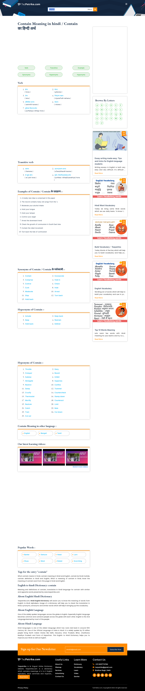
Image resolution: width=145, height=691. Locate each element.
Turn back (59, 295)
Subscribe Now (115, 649)
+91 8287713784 (101, 664)
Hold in (57, 280)
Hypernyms (53, 75)
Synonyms (26, 75)
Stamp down (60, 396)
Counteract (59, 400)
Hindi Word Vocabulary (105, 205)
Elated (59, 561)
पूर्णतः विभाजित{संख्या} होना (63, 175)
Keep (27, 320)
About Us (58, 664)
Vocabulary (78, 667)
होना (26, 89)
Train (27, 412)
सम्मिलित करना (29, 102)
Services (58, 670)
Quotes (77, 676)
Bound (57, 373)
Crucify (28, 393)
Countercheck (60, 393)
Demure (44, 555)
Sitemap (58, 667)
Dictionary (78, 664)
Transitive (54, 68)
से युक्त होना (28, 175)
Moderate (29, 291)
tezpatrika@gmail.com (103, 667)
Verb (26, 68)
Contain (28, 276)
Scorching (78, 561)
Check (57, 284)
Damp (27, 389)
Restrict (28, 385)
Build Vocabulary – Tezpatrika (108, 247)
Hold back (29, 299)
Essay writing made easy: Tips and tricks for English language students (108, 161)
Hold (56, 288)
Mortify (28, 400)
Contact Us (59, 676)
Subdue (28, 377)
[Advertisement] (53, 49)
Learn (76, 670)
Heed (59, 555)
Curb (27, 288)
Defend (57, 324)
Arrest (57, 291)
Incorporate (59, 276)
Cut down (58, 412)
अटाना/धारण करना (60, 169)
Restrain (58, 320)
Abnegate (29, 381)
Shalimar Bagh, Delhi (102, 670)
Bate (56, 408)
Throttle (28, 369)
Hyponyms (81, 75)
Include (28, 316)
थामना (27, 169)
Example (81, 68)
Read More (99, 173)
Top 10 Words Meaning (105, 330)
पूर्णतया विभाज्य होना (31, 108)
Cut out (28, 416)
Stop (27, 295)
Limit (56, 404)
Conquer (28, 373)
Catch (27, 408)
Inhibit (57, 377)
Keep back (59, 316)
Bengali (44, 433)
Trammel (58, 389)
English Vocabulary (103, 288)
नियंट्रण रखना (59, 96)
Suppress (58, 381)
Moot (43, 561)
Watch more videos (80, 467)
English (27, 433)
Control (28, 284)
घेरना (56, 89)
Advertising (59, 673)
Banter (26, 555)
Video (76, 673)
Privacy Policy (23, 688)
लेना (26, 96)
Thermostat (29, 396)
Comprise (29, 280)
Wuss (26, 561)
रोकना (56, 102)
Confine (58, 385)
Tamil (59, 433)
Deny (57, 369)
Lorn (75, 555)
